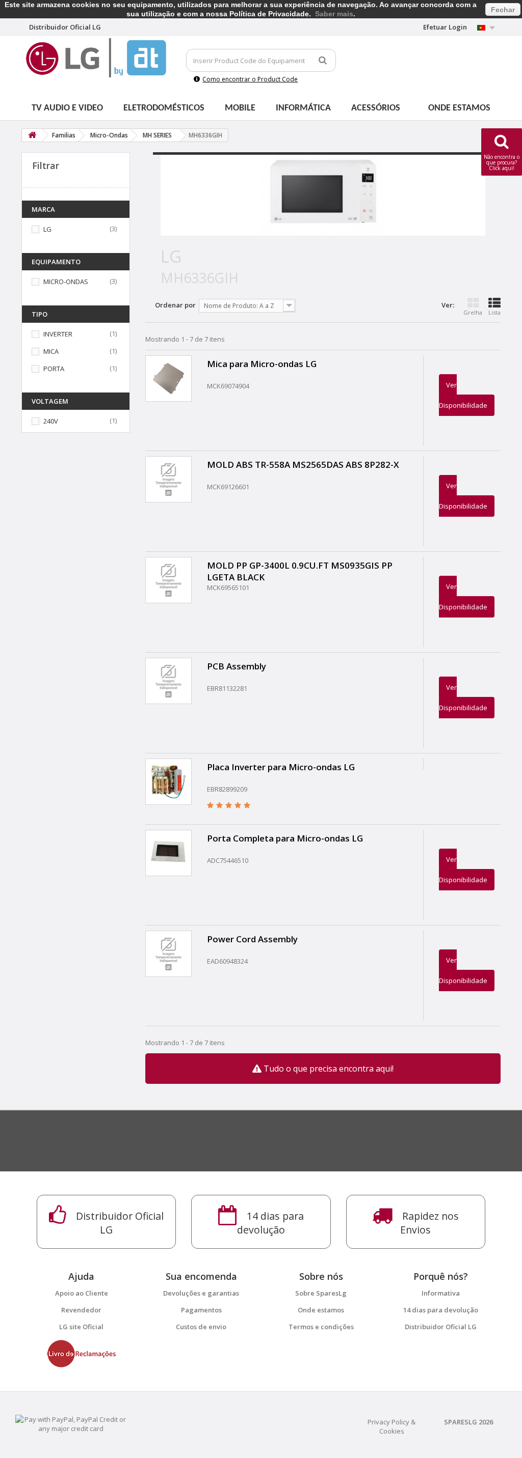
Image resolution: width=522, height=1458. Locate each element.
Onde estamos (459, 108)
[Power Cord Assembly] (168, 954)
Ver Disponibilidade (463, 395)
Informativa (441, 1293)
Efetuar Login (445, 27)
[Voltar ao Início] (32, 135)
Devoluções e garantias (201, 1293)
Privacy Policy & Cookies (391, 1426)
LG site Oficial (81, 1326)
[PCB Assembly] (168, 681)
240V (50, 421)
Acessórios (375, 108)
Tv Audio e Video (67, 108)
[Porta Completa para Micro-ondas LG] (168, 853)
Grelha (472, 312)
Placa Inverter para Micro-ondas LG (281, 767)
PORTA (53, 368)
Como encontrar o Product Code (250, 79)
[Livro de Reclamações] (81, 1353)
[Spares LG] (96, 57)
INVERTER (57, 334)
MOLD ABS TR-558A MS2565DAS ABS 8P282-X (303, 464)
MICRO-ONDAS (65, 281)
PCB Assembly (236, 666)
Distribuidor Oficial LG (441, 1326)
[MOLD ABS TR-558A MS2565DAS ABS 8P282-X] (168, 479)
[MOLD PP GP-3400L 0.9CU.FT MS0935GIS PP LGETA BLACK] (168, 580)
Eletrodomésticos (163, 108)
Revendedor (81, 1309)
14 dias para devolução (440, 1309)
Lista (494, 312)
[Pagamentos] (71, 1423)
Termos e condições (321, 1326)
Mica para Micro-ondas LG (262, 364)
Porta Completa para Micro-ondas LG (285, 838)
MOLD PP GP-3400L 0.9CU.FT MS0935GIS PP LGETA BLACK (300, 571)
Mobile (240, 108)
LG (47, 229)
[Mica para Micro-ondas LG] (168, 378)
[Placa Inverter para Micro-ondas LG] (168, 782)
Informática (303, 108)
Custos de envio (201, 1326)
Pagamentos (201, 1309)
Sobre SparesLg (321, 1293)
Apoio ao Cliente (81, 1293)
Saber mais (334, 14)
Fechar (503, 10)
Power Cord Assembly (252, 939)
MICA (51, 351)
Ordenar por (175, 305)
